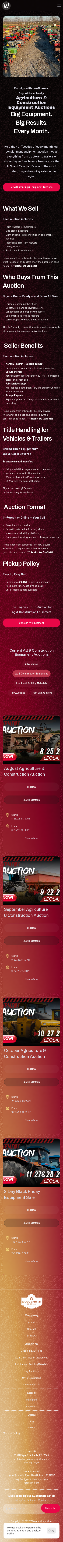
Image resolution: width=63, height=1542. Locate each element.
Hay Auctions (31, 1371)
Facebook (31, 1406)
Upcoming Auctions (31, 1350)
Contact (31, 1328)
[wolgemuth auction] (6, 5)
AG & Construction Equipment (31, 1357)
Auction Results (31, 1384)
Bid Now (31, 1335)
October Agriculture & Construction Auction (25, 1053)
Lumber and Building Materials (31, 1364)
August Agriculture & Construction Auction (24, 771)
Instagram (31, 1399)
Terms (31, 1421)
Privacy (31, 1427)
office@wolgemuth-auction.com (31, 1459)
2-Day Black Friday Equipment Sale (22, 1194)
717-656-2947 (31, 1463)
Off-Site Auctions (31, 1377)
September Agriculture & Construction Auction (26, 912)
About (31, 1322)
